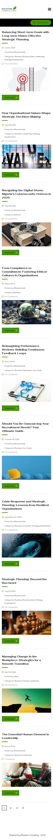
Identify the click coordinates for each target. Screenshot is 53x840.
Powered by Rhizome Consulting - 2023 (27, 835)
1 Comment (10, 759)
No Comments (11, 64)
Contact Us (42, 23)
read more (9, 97)
